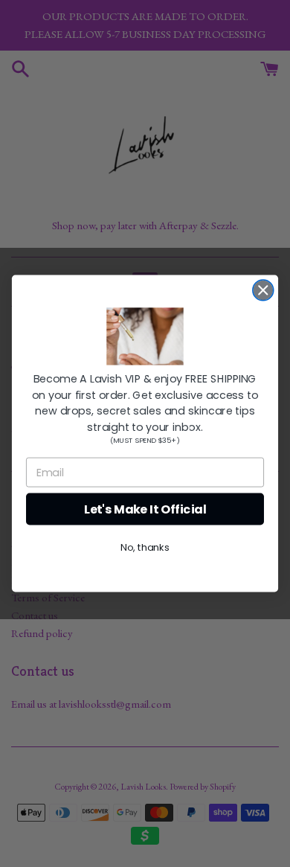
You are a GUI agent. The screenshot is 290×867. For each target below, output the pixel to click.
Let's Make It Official (145, 509)
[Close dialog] (263, 290)
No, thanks (144, 547)
